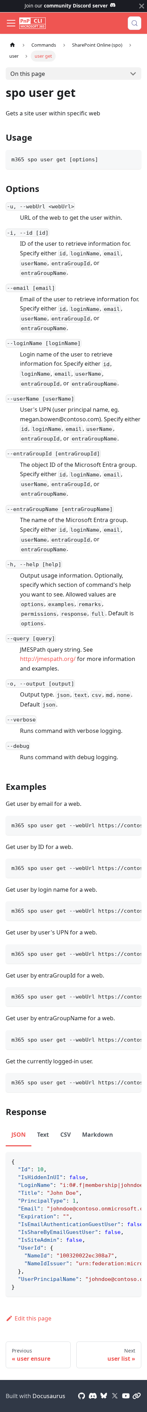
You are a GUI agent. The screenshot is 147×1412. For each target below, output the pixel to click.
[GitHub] (81, 1396)
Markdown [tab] (97, 1135)
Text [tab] (43, 1135)
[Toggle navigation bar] (11, 23)
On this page (27, 74)
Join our (66, 5)
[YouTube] (126, 1396)
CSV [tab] (65, 1135)
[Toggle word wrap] (119, 825)
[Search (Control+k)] (134, 23)
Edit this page (33, 1318)
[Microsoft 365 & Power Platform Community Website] (136, 1396)
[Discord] (92, 1396)
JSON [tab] (18, 1135)
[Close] (141, 6)
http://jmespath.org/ (48, 659)
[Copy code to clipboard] (132, 159)
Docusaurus (48, 1396)
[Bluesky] (103, 1396)
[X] (115, 1396)
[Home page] (12, 45)
